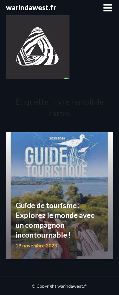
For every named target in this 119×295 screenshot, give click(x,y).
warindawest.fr (31, 7)
